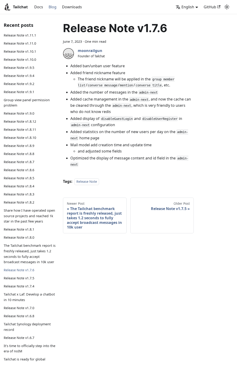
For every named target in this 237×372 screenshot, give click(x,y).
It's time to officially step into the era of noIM (29, 349)
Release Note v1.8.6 (19, 170)
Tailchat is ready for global (24, 359)
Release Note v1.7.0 (19, 308)
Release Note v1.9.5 (19, 67)
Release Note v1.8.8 (19, 154)
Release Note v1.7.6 (19, 270)
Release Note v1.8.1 (19, 229)
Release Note (86, 181)
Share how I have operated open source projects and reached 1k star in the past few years (29, 216)
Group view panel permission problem (27, 103)
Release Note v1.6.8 (19, 316)
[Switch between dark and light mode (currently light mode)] (227, 7)
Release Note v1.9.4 (19, 75)
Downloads (72, 6)
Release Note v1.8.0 (19, 237)
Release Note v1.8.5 (19, 178)
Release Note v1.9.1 (19, 92)
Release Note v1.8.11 (20, 129)
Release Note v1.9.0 (19, 113)
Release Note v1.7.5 (19, 278)
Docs (38, 6)
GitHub (210, 6)
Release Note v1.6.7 (19, 337)
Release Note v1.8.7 (19, 162)
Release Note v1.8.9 (19, 145)
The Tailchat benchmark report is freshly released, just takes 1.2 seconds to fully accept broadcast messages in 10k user (30, 253)
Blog (52, 6)
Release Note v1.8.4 (19, 186)
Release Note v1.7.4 (19, 286)
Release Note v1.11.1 (20, 35)
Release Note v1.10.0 (20, 59)
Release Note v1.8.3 (19, 194)
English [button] (187, 6)
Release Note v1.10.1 (20, 51)
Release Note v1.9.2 (19, 84)
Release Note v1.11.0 (20, 43)
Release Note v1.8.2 (19, 202)
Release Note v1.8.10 (20, 137)
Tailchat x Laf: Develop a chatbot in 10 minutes (29, 297)
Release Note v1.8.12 (20, 121)
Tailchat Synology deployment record (27, 327)
